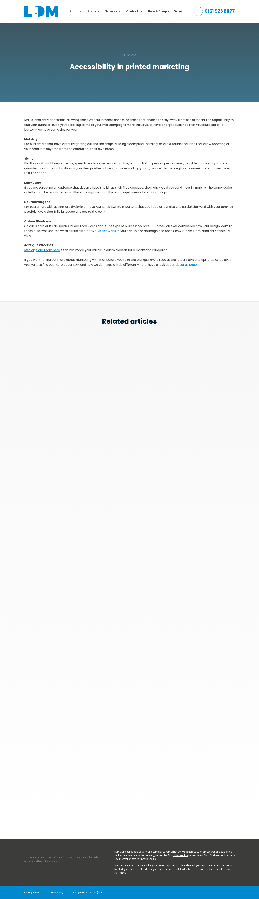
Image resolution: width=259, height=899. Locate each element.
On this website (108, 231)
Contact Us (134, 11)
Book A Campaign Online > (166, 11)
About (74, 11)
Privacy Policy (32, 892)
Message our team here (42, 250)
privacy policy (180, 855)
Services (111, 11)
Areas (92, 11)
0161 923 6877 (220, 11)
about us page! (186, 265)
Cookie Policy (55, 892)
